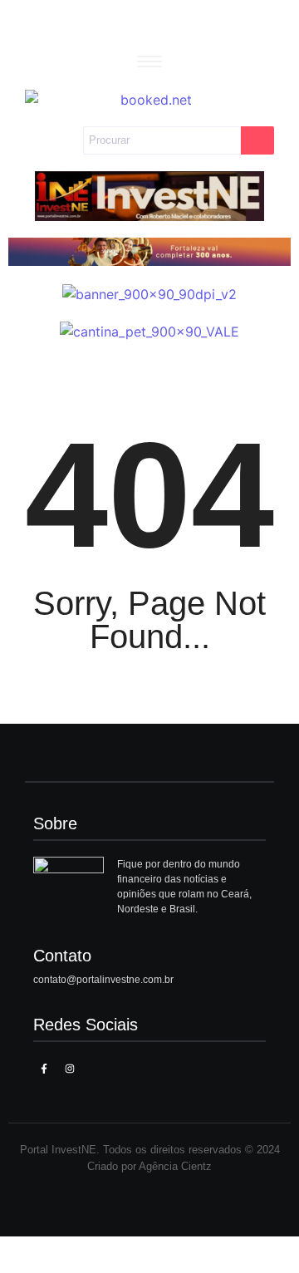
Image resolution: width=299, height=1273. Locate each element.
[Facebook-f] (44, 1068)
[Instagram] (69, 1068)
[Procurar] (257, 140)
